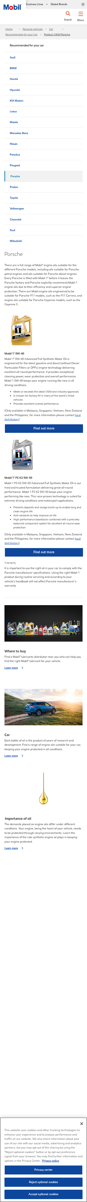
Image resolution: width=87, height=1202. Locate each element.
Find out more (43, 428)
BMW (13, 68)
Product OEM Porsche (57, 34)
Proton (14, 187)
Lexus (13, 111)
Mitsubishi (16, 241)
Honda (14, 79)
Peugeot (15, 165)
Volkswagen (17, 208)
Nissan (14, 144)
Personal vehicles (33, 29)
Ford (12, 230)
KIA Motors (16, 100)
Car (51, 29)
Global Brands (59, 4)
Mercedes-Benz (19, 133)
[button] (80, 15)
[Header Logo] (13, 5)
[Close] (82, 1124)
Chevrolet (15, 219)
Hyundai (15, 90)
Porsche (15, 176)
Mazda (14, 122)
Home (8, 29)
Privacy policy (50, 1161)
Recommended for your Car (21, 34)
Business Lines (34, 4)
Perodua (15, 154)
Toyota (14, 198)
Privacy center (43, 1170)
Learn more (11, 668)
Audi (12, 57)
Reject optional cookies (43, 1182)
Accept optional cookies (44, 1194)
